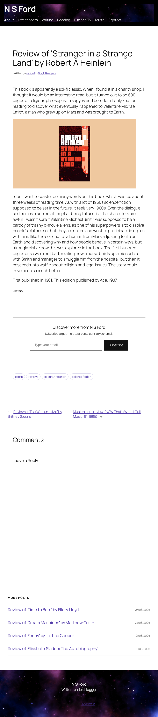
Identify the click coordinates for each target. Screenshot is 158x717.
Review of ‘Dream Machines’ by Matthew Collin (51, 622)
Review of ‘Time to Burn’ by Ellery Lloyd (43, 609)
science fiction (81, 377)
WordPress (88, 704)
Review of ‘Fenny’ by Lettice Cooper (41, 635)
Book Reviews (47, 73)
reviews (33, 377)
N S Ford (20, 8)
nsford (30, 73)
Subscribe (116, 345)
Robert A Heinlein (55, 377)
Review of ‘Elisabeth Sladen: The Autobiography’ (53, 648)
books (19, 377)
